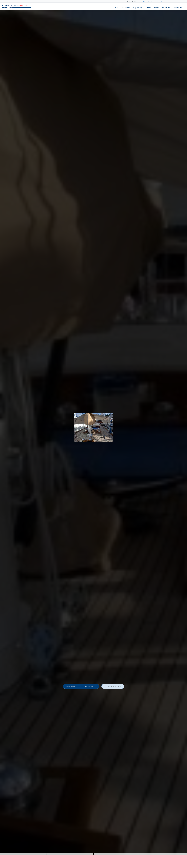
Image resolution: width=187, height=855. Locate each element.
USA (144, 2)
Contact (176, 7)
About (164, 7)
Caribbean (173, 2)
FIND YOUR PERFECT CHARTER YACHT (81, 686)
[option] (93, 427)
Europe (153, 2)
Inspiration (137, 7)
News (156, 7)
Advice (148, 7)
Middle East (160, 2)
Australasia (180, 2)
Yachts (113, 7)
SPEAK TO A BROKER (113, 686)
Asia (166, 2)
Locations (125, 7)
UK (148, 2)
